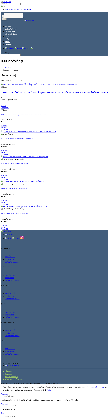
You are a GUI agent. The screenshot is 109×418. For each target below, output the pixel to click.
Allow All (4, 404)
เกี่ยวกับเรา (9, 44)
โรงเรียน (8, 36)
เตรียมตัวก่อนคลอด (12, 262)
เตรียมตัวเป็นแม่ (10, 29)
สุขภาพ (7, 41)
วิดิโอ (7, 39)
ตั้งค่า (49, 390)
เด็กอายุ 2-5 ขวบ (11, 34)
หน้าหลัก (8, 26)
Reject (3, 394)
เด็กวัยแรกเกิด (10, 31)
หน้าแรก (8, 67)
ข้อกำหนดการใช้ (11, 377)
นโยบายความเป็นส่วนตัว (14, 379)
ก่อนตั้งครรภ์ (10, 257)
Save (2, 413)
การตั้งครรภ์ (9, 259)
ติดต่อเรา (8, 374)
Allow (7, 394)
